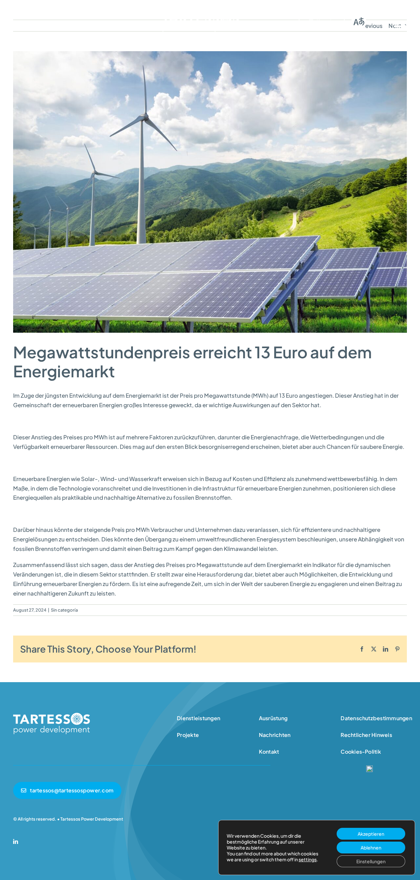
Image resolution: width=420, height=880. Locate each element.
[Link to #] (358, 21)
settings (308, 859)
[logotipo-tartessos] (200, 12)
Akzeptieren (371, 834)
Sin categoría (64, 610)
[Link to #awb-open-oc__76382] (400, 21)
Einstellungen (371, 861)
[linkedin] (15, 841)
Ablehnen (371, 847)
